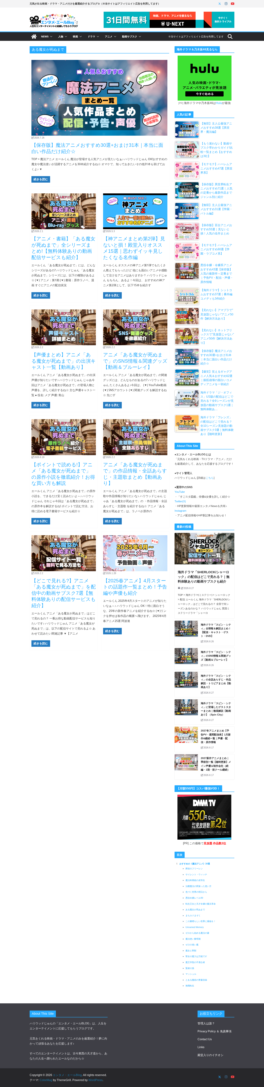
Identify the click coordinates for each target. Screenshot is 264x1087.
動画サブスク (129, 36)
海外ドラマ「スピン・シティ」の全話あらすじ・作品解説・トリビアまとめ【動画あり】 (216, 681)
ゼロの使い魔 (192, 944)
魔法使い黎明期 (193, 939)
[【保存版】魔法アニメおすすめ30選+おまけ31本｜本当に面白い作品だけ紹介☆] (99, 98)
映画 (75, 36)
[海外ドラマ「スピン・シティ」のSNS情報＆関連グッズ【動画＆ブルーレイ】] (186, 659)
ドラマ (91, 36)
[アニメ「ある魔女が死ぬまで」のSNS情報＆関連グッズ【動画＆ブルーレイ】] (135, 327)
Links (201, 1047)
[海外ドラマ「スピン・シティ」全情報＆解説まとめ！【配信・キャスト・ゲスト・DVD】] (186, 633)
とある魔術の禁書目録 (196, 980)
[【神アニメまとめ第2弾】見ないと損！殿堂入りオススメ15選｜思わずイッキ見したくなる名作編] (135, 211)
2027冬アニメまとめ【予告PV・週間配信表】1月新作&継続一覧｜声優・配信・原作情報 (216, 736)
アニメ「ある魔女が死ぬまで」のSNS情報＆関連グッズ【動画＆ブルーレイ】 (135, 361)
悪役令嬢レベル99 (194, 898)
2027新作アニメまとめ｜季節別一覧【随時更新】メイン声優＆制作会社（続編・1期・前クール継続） (216, 764)
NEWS (44, 36)
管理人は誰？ (206, 1023)
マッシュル (191, 974)
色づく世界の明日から (196, 892)
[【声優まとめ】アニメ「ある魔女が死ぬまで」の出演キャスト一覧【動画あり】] (63, 327)
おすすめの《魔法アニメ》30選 (194, 863)
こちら (210, 477)
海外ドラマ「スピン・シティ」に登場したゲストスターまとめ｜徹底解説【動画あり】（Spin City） (216, 709)
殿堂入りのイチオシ (210, 1055)
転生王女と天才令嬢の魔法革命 (201, 904)
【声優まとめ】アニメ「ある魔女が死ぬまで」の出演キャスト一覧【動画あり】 (63, 361)
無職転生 (190, 985)
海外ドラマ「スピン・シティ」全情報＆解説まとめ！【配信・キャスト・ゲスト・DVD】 (216, 630)
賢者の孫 (190, 968)
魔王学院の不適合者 (195, 962)
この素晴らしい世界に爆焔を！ (201, 921)
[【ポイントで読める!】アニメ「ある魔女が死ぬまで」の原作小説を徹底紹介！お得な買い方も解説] (63, 437)
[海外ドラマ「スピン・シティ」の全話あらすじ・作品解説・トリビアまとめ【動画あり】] (186, 684)
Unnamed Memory (195, 927)
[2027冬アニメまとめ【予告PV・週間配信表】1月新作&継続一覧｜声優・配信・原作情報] (186, 739)
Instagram (180, 510)
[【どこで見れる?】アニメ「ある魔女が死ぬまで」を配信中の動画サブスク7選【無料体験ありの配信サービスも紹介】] (63, 553)
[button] (50, 36)
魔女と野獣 (191, 950)
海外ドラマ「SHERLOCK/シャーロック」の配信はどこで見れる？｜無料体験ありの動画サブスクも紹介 (204, 576)
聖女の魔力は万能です (196, 956)
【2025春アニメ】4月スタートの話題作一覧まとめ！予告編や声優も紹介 (135, 587)
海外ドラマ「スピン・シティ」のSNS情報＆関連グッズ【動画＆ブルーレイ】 (216, 656)
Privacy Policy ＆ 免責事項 (214, 1031)
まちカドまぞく (193, 915)
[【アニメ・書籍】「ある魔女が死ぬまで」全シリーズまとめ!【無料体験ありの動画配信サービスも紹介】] (63, 211)
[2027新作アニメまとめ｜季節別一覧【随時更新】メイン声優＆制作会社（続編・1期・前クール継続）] (186, 767)
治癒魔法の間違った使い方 (198, 886)
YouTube (180, 491)
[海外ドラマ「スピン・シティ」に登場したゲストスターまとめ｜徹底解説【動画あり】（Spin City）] (186, 712)
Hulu (219, 103)
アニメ (108, 36)
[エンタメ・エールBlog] (34, 36)
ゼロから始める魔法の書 (197, 933)
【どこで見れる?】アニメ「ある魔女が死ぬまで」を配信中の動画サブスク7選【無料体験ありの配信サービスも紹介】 (63, 593)
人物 (60, 36)
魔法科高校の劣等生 (195, 880)
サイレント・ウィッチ (196, 874)
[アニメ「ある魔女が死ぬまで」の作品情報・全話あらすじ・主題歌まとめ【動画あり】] (135, 437)
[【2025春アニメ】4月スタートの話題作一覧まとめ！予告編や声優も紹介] (135, 553)
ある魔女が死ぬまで (195, 909)
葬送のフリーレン (194, 868)
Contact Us (205, 1039)
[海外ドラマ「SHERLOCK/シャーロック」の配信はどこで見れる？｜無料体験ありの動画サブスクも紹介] (204, 548)
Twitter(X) (180, 501)
